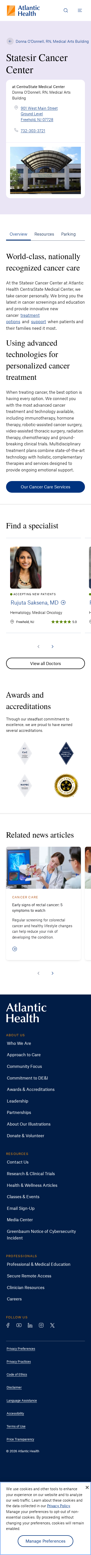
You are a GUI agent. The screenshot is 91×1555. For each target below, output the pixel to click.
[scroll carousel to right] (53, 646)
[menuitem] (41, 1043)
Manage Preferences (46, 1540)
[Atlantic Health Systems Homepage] (23, 10)
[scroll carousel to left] (38, 646)
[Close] (87, 1487)
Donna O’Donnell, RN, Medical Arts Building (52, 41)
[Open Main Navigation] (80, 10)
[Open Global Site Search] (66, 10)
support (38, 321)
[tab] (18, 234)
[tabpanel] (45, 370)
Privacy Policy (58, 1505)
